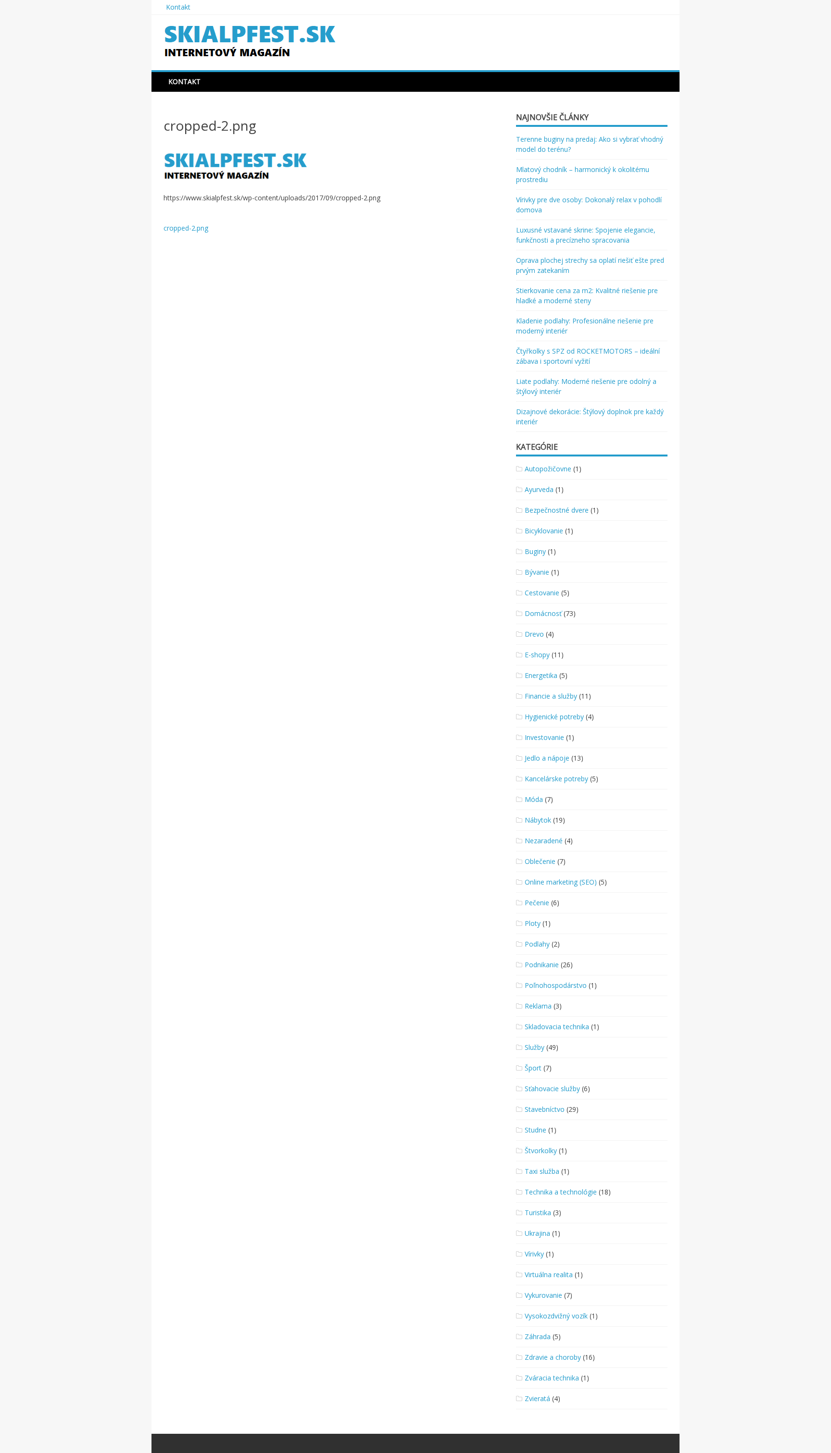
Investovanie (544, 737)
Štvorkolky (541, 1150)
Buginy (535, 551)
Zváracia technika (552, 1377)
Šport (533, 1067)
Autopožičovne (548, 468)
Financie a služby (551, 696)
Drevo (534, 634)
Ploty (533, 923)
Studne (535, 1129)
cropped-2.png (186, 228)
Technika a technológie (561, 1191)
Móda (534, 799)
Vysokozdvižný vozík (556, 1315)
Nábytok (538, 820)
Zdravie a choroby (553, 1357)
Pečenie (537, 902)
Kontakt (178, 7)
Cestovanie (542, 592)
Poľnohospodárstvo (556, 985)
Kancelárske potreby (556, 778)
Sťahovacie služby (552, 1088)
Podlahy (537, 943)
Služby (534, 1047)
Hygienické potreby (554, 716)
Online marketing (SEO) (561, 882)
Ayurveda (539, 489)
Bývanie (537, 572)
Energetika (541, 675)
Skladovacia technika (557, 1026)
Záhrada (538, 1336)
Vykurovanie (543, 1295)
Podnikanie (542, 964)
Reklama (538, 1005)
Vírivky (534, 1253)
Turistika (538, 1212)
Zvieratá (537, 1398)
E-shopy (537, 654)
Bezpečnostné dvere (557, 510)
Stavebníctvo (545, 1109)
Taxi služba (542, 1171)
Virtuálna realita (549, 1274)
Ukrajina (537, 1233)
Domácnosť (543, 613)
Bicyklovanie (544, 530)
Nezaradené (544, 840)
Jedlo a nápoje (547, 758)
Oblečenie (540, 861)
